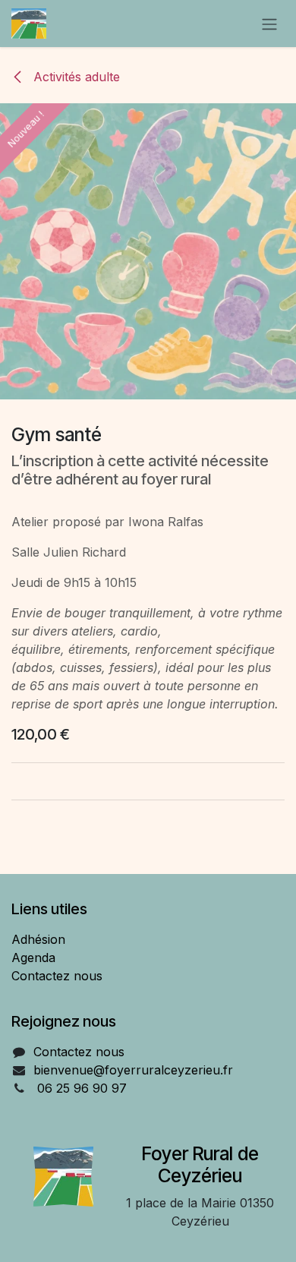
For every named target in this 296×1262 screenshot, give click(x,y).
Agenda (33, 957)
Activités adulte (75, 76)
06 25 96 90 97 (82, 1088)
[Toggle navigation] (269, 23)
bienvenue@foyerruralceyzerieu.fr (133, 1069)
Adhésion (38, 939)
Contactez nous (56, 975)
